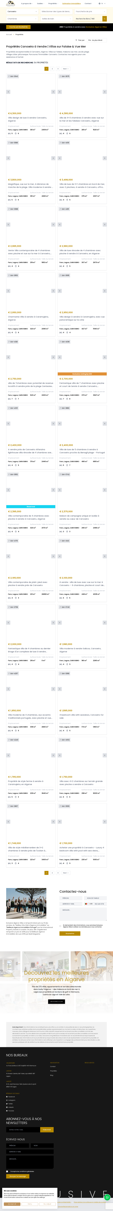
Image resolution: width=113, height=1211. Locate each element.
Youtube (11, 1111)
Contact (88, 3)
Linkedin (11, 1107)
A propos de (26, 3)
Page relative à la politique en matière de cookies (90, 1202)
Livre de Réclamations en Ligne (68, 1206)
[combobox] (22, 11)
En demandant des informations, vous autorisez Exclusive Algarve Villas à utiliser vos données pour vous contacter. (83, 926)
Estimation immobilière (71, 3)
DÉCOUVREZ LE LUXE (56, 1002)
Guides (40, 3)
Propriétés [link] (19, 34)
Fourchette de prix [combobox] (84, 11)
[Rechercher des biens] (104, 19)
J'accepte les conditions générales (22, 1171)
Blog (51, 1075)
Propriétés (52, 3)
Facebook (11, 1097)
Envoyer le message (18, 1176)
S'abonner (47, 1130)
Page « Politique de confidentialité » (59, 1202)
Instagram (11, 1100)
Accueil (9, 34)
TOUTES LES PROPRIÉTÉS (18, 27)
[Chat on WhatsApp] (107, 1197)
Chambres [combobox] (12, 18)
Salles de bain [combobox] (48, 18)
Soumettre (70, 933)
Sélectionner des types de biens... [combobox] (56, 11)
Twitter (10, 1104)
